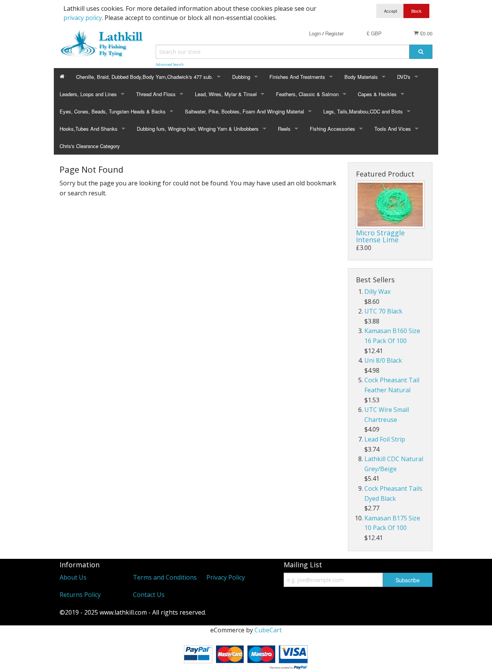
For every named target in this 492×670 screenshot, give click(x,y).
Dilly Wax (377, 291)
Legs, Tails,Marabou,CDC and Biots (363, 111)
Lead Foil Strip (384, 439)
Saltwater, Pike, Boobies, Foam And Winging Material (244, 111)
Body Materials (361, 76)
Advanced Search (170, 64)
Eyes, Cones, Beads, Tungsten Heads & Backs (113, 111)
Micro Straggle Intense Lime (380, 236)
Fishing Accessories (332, 128)
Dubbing (241, 76)
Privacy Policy (225, 577)
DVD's (404, 76)
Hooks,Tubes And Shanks (89, 128)
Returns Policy (80, 594)
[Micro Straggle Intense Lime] (390, 204)
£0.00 (425, 33)
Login (315, 33)
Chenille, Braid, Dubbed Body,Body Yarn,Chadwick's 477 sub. (144, 76)
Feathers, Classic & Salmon (307, 94)
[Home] (62, 76)
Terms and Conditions (165, 577)
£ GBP (374, 33)
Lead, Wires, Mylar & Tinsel (226, 94)
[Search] (420, 52)
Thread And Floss (156, 94)
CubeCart (268, 630)
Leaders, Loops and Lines (88, 94)
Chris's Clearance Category (90, 146)
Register (334, 33)
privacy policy (82, 17)
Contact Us (149, 594)
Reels (284, 128)
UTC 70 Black (383, 311)
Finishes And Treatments (297, 76)
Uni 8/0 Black (383, 360)
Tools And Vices (392, 128)
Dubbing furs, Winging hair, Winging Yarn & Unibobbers (198, 128)
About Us (73, 577)
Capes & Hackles (377, 94)
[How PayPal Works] (246, 656)
